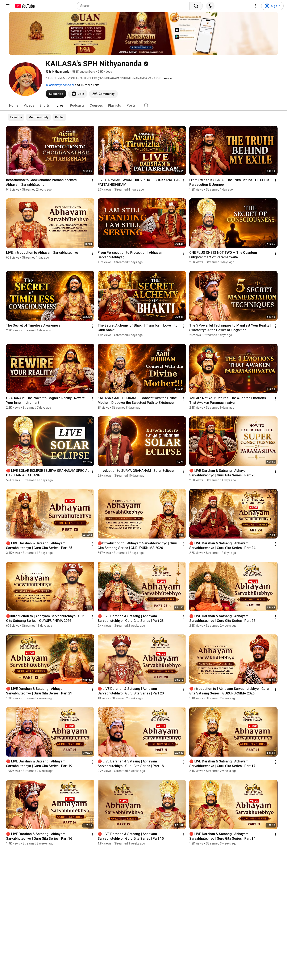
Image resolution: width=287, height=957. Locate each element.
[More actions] (92, 180)
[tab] (14, 106)
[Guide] (7, 5)
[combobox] (134, 5)
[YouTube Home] (25, 6)
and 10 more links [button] (87, 85)
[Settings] (255, 5)
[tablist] (143, 106)
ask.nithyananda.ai (61, 85)
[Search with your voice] (210, 6)
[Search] (196, 6)
